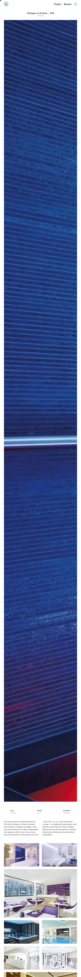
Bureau (68, 4)
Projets (57, 4)
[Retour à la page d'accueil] (6, 6)
